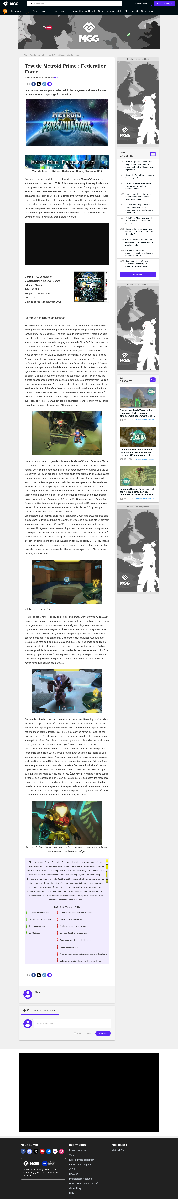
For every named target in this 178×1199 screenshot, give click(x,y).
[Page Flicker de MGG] (55, 1151)
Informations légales (80, 1164)
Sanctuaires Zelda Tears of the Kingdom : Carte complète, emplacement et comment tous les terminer (138, 413)
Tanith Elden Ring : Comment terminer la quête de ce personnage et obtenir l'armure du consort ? (139, 209)
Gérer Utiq (75, 1188)
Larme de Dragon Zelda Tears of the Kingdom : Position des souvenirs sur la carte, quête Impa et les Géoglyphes (137, 492)
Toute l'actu (138, 274)
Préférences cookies (80, 1178)
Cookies (73, 1174)
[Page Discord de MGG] (29, 1151)
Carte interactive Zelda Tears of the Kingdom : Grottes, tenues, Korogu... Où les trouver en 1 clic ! (137, 452)
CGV (72, 1193)
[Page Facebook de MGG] (23, 1151)
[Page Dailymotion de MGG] (48, 1151)
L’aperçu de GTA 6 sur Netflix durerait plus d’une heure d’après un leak (138, 186)
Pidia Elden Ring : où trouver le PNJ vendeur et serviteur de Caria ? (139, 221)
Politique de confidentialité (83, 1183)
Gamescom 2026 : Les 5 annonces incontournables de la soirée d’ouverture (139, 253)
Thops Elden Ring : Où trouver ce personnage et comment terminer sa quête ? (138, 196)
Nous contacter (77, 1150)
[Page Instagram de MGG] (61, 1151)
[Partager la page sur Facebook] (33, 84)
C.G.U (72, 1169)
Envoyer (104, 1033)
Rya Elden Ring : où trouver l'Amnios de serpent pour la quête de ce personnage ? (137, 263)
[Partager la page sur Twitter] (39, 84)
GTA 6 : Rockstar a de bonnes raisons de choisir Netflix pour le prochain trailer (139, 242)
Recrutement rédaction (81, 1159)
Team (72, 1155)
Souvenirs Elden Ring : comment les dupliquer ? (139, 176)
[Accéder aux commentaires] (49, 84)
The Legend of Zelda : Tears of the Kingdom (155, 420)
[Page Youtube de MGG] (42, 1151)
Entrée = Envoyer (85, 1033)
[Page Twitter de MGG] (35, 1151)
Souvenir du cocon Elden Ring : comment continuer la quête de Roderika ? (139, 231)
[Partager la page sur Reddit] (44, 84)
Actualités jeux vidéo (38, 55)
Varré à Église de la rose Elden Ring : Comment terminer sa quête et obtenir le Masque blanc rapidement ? (139, 166)
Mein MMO (118, 1150)
